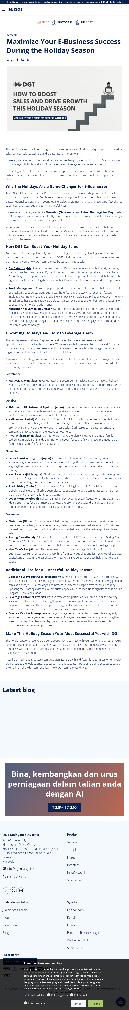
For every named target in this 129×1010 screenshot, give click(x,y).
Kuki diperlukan (36, 995)
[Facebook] (17, 60)
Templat (72, 849)
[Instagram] (21, 890)
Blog (45, 22)
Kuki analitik (80, 995)
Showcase (64, 22)
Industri (8, 917)
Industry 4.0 (11, 925)
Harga (71, 857)
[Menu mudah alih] (3, 9)
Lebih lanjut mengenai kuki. (66, 988)
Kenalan (72, 917)
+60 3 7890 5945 (18, 877)
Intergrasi (73, 865)
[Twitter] (28, 60)
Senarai (72, 842)
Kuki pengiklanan (37, 1003)
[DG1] (21, 9)
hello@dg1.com (29, 667)
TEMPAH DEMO (64, 807)
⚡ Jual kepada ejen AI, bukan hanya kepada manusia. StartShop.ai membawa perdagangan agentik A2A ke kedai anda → (64, 2)
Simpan (78, 1004)
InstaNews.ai (76, 872)
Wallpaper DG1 (77, 940)
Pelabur (72, 925)
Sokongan (74, 880)
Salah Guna (75, 947)
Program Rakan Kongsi (83, 932)
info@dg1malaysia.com (22, 868)
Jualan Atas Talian (15, 910)
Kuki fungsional (59, 995)
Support (86, 22)
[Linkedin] (22, 60)
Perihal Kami (75, 910)
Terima (95, 1004)
